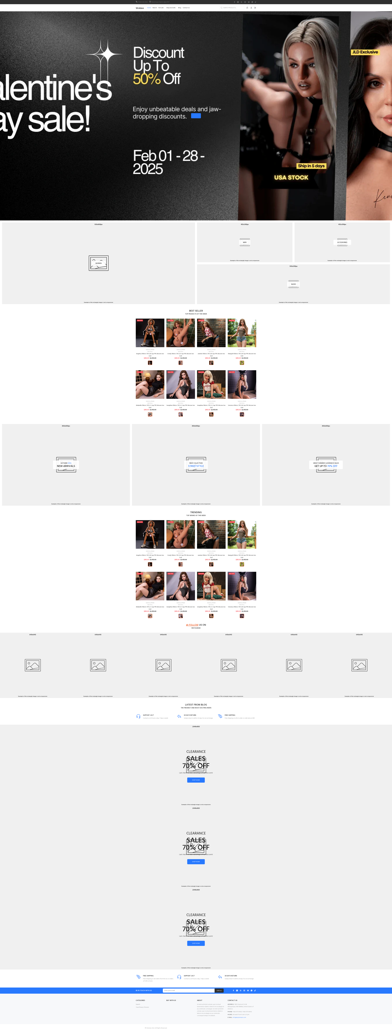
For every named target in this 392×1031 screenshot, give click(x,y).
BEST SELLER (196, 311)
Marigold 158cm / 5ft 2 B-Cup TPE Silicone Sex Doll (242, 355)
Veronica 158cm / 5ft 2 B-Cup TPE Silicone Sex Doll (242, 406)
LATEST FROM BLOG (196, 704)
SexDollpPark (150, 350)
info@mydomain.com (239, 1017)
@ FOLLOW (192, 625)
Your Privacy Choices (142, 1007)
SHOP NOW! (196, 780)
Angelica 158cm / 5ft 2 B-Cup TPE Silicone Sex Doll (150, 355)
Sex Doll (150, 352)
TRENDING (196, 512)
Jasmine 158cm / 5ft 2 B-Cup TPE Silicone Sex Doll (211, 355)
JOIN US (219, 990)
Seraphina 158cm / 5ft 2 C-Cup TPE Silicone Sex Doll (180, 406)
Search (138, 1004)
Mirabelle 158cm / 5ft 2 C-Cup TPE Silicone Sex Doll (150, 406)
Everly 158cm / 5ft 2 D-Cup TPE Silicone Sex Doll (181, 355)
